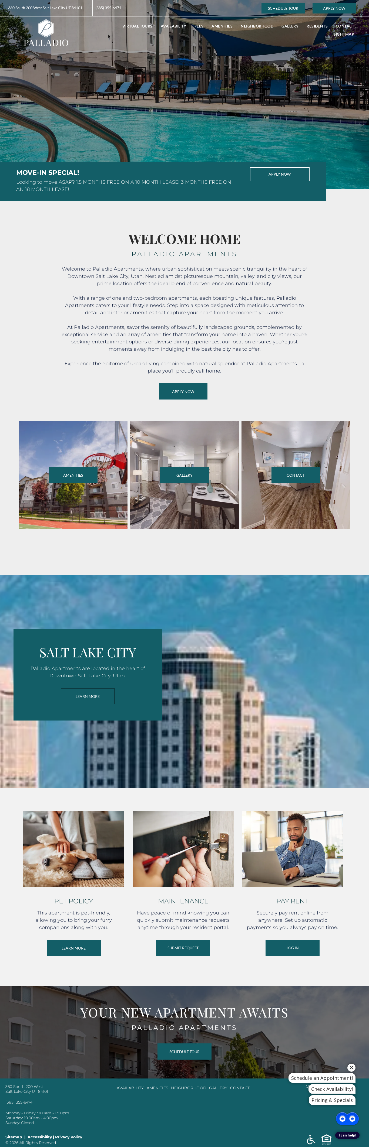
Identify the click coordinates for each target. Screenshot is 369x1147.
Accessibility (40, 1137)
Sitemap (13, 1137)
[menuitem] (137, 26)
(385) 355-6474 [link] (108, 7)
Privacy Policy (68, 1137)
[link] (283, 8)
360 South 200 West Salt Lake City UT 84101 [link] (45, 7)
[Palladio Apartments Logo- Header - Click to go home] (46, 23)
